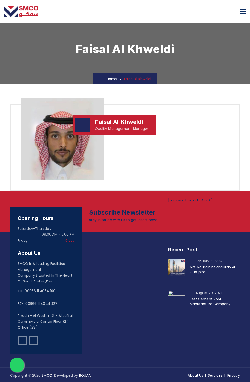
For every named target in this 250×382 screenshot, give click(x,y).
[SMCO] (21, 11)
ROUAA (85, 375)
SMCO (47, 375)
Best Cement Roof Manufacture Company (210, 301)
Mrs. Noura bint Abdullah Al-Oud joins (213, 269)
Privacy (233, 375)
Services (215, 375)
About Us (195, 375)
